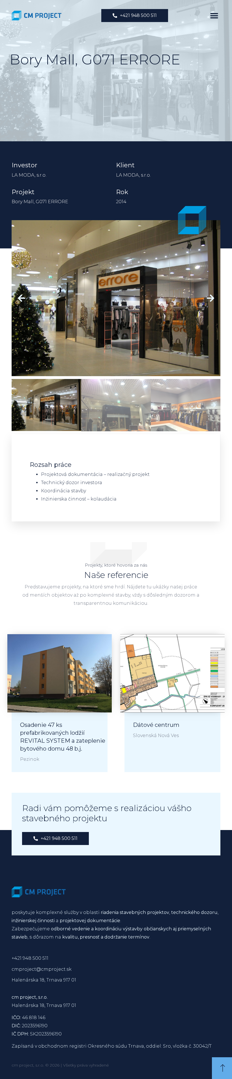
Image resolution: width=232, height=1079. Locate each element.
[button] (214, 15)
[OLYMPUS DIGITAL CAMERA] (116, 298)
